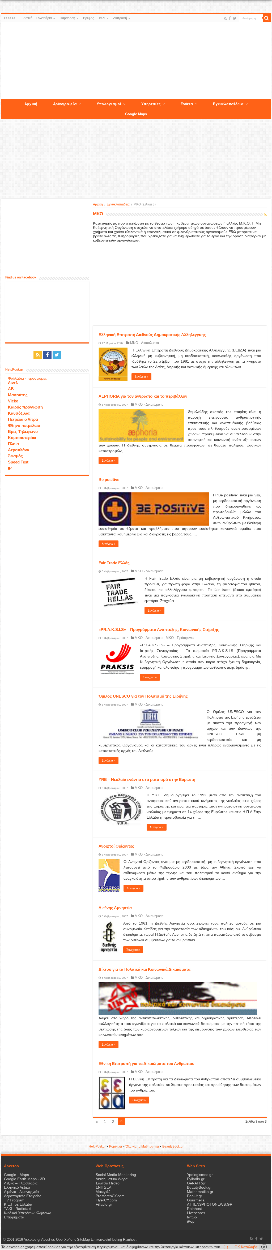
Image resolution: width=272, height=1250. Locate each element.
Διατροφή (120, 18)
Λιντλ (13, 382)
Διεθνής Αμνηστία (115, 907)
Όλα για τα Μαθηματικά (142, 1146)
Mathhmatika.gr (200, 1191)
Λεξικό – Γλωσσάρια (37, 18)
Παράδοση (67, 18)
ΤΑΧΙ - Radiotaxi (17, 1208)
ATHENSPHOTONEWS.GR (209, 1204)
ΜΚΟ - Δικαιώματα (144, 343)
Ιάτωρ (192, 1217)
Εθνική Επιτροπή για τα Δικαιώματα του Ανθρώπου (146, 1063)
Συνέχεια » (141, 377)
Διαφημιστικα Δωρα (112, 1179)
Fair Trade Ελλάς (114, 563)
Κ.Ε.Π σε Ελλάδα (18, 1204)
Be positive (109, 479)
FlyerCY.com (106, 1200)
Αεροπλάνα (18, 450)
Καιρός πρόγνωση (25, 407)
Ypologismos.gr (200, 1174)
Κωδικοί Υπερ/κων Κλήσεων (27, 1213)
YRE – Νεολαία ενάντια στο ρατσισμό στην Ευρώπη (147, 779)
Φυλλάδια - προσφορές (27, 378)
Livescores (196, 1213)
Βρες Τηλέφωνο (23, 431)
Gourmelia (196, 1200)
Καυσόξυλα (18, 413)
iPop (190, 1221)
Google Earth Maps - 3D (24, 1179)
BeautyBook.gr (199, 1187)
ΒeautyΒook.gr (173, 1146)
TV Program (14, 1200)
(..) (225, 1247)
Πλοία (13, 443)
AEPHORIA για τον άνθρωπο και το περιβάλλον (143, 396)
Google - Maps (16, 1174)
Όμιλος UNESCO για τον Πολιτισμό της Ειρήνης (143, 696)
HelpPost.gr (97, 1146)
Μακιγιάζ (103, 1191)
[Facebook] (229, 18)
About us (48, 1240)
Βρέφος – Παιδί (94, 18)
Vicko (13, 401)
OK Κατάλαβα (246, 1247)
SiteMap (83, 1240)
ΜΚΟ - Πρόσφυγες (180, 638)
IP (10, 468)
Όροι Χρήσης (66, 1240)
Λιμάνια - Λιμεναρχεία (21, 1191)
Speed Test (18, 462)
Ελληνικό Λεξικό (17, 1187)
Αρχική (98, 204)
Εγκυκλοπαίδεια (118, 204)
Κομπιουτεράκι (22, 437)
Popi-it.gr (115, 1146)
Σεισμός (15, 456)
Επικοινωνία (100, 1240)
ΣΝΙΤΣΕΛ (103, 1187)
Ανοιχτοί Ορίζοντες (116, 846)
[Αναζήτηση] (267, 18)
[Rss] (225, 18)
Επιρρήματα (14, 1217)
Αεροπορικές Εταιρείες (22, 1196)
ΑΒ (11, 388)
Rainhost (194, 1208)
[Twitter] (234, 18)
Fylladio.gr (196, 1179)
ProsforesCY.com (110, 1196)
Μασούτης (18, 395)
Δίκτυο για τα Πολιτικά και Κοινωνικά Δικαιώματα (144, 969)
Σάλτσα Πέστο (108, 1183)
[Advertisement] (136, 61)
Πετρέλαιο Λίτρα (23, 419)
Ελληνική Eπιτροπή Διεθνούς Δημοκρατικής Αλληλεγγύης (152, 334)
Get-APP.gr (196, 1183)
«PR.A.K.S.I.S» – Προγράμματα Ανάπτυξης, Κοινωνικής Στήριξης (159, 629)
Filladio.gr (104, 1204)
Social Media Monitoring (116, 1174)
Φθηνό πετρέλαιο (24, 425)
